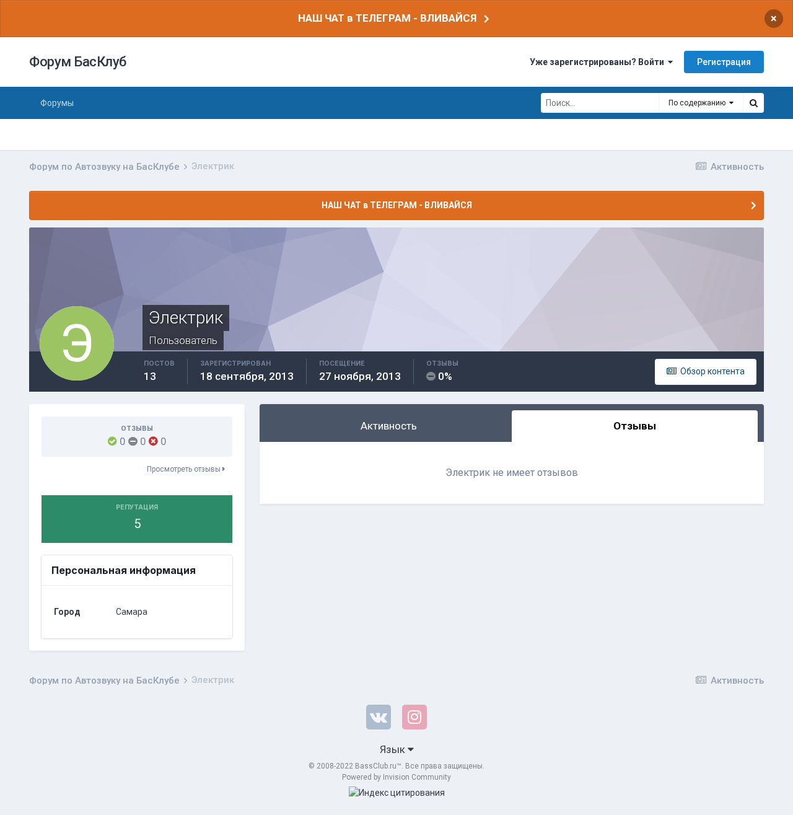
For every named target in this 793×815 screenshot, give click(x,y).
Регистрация (724, 62)
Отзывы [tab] (634, 426)
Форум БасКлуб (77, 61)
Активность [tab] (389, 426)
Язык (394, 749)
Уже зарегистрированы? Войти (599, 62)
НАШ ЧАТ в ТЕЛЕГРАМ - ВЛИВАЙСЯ (387, 18)
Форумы (57, 103)
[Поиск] (753, 103)
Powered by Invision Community (396, 777)
